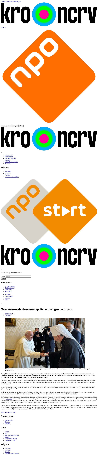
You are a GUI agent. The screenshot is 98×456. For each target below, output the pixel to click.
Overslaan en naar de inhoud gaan (11, 1)
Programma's (8, 420)
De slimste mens (9, 288)
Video (6, 299)
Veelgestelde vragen (11, 438)
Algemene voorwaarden (12, 435)
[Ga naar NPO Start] (49, 243)
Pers (6, 433)
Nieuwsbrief (8, 291)
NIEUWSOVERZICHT (8, 412)
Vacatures (7, 423)
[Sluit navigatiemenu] (1, 152)
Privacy (7, 437)
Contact (7, 432)
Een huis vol (8, 289)
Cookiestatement (10, 440)
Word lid (3, 27)
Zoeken (3, 276)
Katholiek (8, 315)
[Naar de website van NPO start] (49, 124)
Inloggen (15, 126)
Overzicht (8, 294)
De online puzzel (10, 286)
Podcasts (7, 298)
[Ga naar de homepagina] (49, 25)
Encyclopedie (9, 296)
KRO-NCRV (9, 314)
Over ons (7, 422)
